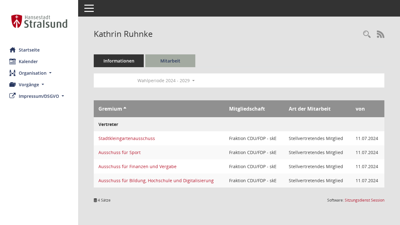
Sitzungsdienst (364, 200)
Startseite (29, 50)
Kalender (28, 61)
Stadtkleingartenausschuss (126, 138)
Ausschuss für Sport (119, 152)
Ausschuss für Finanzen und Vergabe (137, 166)
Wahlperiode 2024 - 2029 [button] (164, 80)
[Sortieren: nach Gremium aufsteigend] (124, 108)
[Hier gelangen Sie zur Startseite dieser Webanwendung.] (39, 21)
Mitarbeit (170, 61)
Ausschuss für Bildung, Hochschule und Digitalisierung (156, 180)
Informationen (118, 61)
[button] (39, 73)
